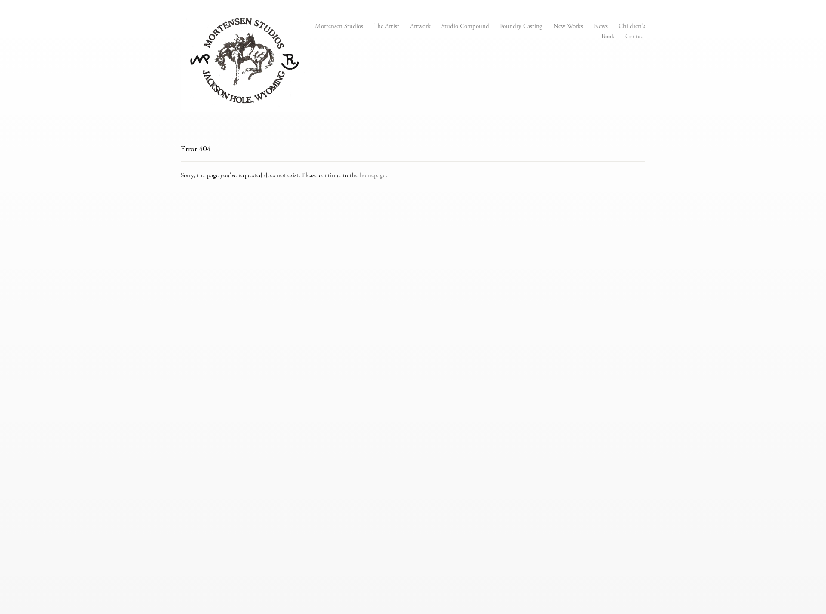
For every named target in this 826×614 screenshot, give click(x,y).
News (601, 26)
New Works (568, 26)
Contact (635, 37)
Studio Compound (465, 26)
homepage (372, 175)
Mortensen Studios (339, 26)
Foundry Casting (521, 26)
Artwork (420, 26)
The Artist (386, 26)
